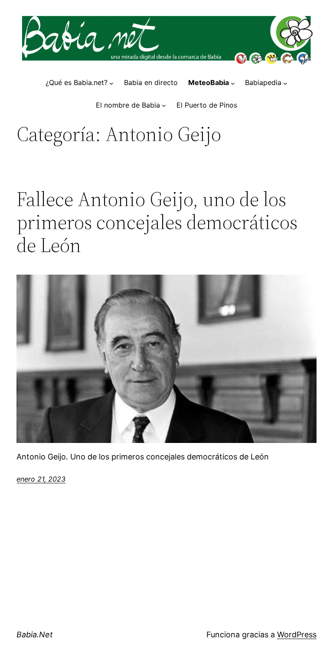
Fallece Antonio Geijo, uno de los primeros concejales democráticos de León (156, 221)
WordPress (297, 634)
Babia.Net (34, 634)
